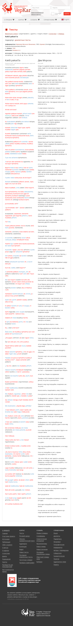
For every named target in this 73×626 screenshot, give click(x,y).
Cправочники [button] (49, 20)
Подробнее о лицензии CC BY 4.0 (18, 599)
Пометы (56, 565)
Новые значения (42, 549)
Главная (5, 533)
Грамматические (59, 556)
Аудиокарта (23, 544)
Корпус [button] (21, 20)
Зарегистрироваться (37, 12)
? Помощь (61, 34)
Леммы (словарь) (42, 533)
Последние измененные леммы (43, 553)
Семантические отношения (41, 540)
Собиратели (57, 553)
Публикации (6, 542)
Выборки (39, 562)
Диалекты (57, 536)
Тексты (21, 533)
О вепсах (5, 548)
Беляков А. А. (16, 50)
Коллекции (23, 546)
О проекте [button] (8, 20)
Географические (59, 545)
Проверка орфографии (26, 563)
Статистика (52, 34)
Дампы (4, 556)
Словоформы (40, 536)
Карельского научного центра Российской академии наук (29, 581)
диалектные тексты (23, 40)
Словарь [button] (34, 20)
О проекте (6, 530)
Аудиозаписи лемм (60, 562)
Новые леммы (41, 546)
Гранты (4, 562)
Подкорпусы (58, 539)
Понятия (56, 559)
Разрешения (6, 559)
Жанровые (57, 542)
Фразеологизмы (41, 544)
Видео (21, 549)
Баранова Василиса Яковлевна (25, 44)
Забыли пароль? (36, 14)
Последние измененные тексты (26, 556)
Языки (56, 533)
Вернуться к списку (11, 34)
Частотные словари (25, 560)
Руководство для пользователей (7, 566)
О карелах (5, 550)
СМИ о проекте (7, 545)
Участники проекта (8, 536)
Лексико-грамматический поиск (27, 540)
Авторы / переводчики (61, 550)
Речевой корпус (24, 536)
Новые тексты (24, 552)
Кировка (42, 44)
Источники (6, 539)
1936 (13, 48)
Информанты (58, 547)
